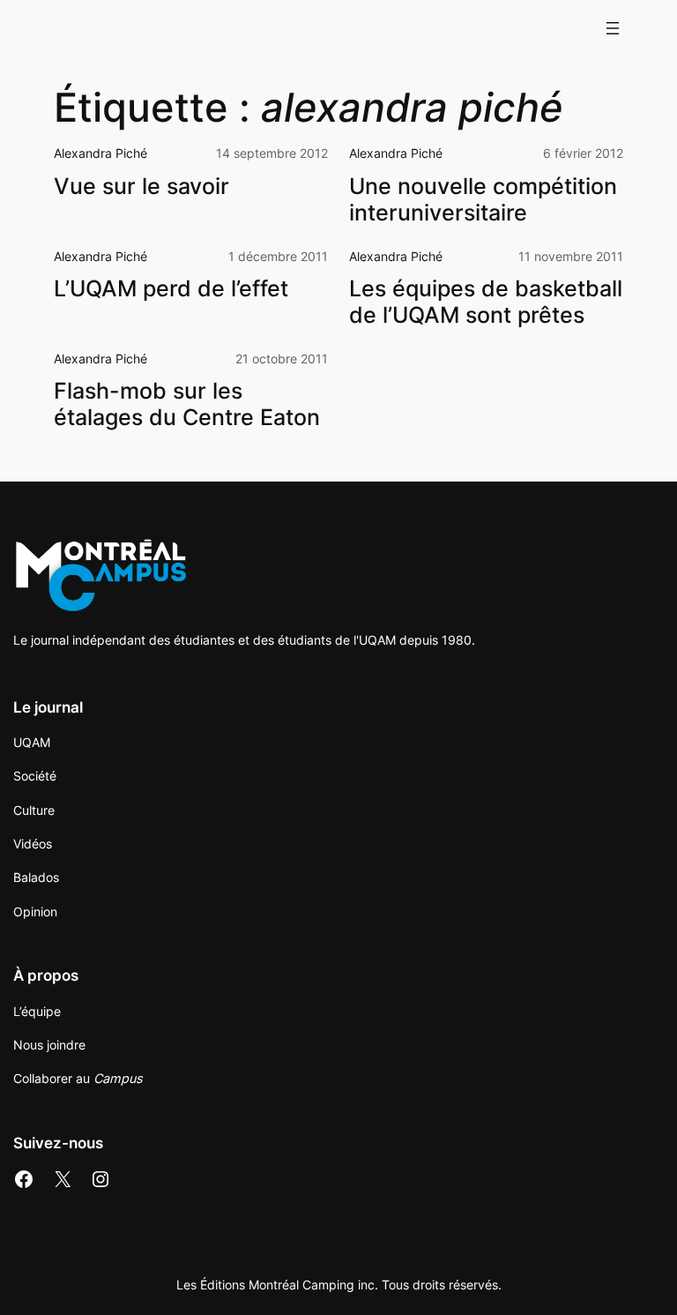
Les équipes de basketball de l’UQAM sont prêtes (485, 301)
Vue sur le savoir (141, 186)
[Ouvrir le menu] (612, 28)
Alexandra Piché (100, 153)
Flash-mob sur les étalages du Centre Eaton (187, 403)
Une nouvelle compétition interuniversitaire (483, 199)
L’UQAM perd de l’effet (171, 288)
